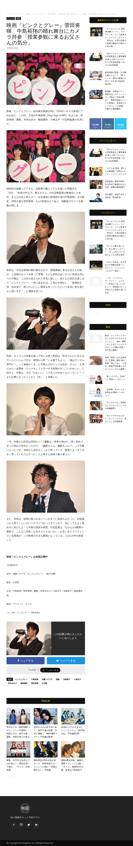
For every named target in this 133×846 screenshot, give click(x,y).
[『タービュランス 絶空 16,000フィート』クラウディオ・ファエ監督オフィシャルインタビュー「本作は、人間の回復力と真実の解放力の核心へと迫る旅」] (96, 31)
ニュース (19, 13)
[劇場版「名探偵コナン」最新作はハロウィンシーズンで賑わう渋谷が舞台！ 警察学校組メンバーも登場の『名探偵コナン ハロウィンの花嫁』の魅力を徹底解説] (96, 94)
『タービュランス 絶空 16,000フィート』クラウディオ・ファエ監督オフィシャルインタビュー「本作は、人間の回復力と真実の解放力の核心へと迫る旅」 (115, 37)
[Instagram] (21, 824)
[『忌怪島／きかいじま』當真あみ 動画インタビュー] (96, 392)
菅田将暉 (34, 683)
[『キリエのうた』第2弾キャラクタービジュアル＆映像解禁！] (96, 405)
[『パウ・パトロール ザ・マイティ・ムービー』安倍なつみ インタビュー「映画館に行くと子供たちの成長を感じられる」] (96, 281)
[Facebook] (13, 825)
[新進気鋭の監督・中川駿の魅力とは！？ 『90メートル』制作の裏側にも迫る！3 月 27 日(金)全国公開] (96, 75)
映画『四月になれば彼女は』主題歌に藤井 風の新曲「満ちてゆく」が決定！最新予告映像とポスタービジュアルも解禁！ (115, 363)
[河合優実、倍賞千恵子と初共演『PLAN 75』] (96, 197)
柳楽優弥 (24, 683)
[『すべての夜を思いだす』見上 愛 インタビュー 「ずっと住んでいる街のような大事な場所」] (96, 249)
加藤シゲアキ (47, 679)
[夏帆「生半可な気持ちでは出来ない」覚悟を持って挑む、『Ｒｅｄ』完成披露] (18, 749)
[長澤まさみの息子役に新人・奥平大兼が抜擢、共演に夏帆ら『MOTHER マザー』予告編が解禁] (46, 716)
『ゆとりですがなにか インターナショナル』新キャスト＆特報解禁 (115, 419)
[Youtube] (36, 825)
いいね (95, 119)
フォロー (108, 119)
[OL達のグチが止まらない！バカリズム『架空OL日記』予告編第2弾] (73, 716)
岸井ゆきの (12, 683)
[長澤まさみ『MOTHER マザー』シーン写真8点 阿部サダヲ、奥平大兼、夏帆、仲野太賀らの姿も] (18, 716)
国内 (18, 18)
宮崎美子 (66, 679)
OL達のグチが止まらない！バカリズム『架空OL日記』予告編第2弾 (73, 730)
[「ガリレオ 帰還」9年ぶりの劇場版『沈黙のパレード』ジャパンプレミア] (96, 171)
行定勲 (44, 683)
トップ (9, 13)
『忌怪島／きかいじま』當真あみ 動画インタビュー (115, 392)
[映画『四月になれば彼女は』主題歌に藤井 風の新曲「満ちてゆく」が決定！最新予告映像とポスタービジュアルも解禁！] (96, 360)
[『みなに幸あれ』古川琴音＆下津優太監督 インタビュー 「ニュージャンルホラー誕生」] (96, 265)
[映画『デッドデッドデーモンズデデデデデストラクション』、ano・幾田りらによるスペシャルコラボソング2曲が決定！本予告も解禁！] (96, 338)
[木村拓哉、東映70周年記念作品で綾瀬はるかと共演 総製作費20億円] (96, 184)
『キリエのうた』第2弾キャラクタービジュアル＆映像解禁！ (115, 405)
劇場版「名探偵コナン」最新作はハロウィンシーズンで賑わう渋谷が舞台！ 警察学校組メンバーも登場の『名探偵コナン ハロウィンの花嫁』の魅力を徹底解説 (115, 100)
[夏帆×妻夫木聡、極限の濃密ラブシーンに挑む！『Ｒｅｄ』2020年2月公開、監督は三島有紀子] (73, 749)
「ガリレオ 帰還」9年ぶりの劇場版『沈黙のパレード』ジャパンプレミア (115, 171)
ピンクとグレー (21, 679)
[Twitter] (28, 825)
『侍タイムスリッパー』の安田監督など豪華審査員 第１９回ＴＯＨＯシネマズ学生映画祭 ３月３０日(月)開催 (115, 59)
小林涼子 (77, 679)
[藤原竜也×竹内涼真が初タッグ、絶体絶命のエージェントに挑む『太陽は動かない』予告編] (46, 749)
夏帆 (58, 679)
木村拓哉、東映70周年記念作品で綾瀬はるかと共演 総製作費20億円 (115, 184)
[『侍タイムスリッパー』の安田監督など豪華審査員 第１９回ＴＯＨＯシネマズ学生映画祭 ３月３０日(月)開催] (96, 56)
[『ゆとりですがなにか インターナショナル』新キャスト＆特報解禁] (96, 418)
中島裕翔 (34, 679)
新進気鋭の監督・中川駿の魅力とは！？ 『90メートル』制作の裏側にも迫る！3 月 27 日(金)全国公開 (115, 78)
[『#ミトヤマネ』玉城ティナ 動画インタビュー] (96, 379)
